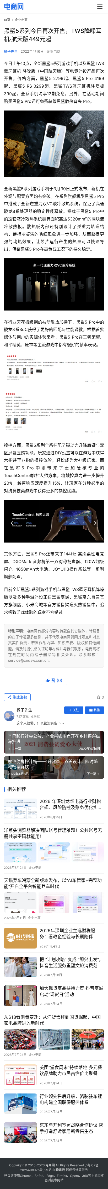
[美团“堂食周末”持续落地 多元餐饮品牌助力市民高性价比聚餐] (20, 1075)
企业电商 (53, 51)
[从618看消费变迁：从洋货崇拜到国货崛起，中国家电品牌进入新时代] (54, 1039)
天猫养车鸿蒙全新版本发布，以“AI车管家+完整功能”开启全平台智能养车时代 (53, 883)
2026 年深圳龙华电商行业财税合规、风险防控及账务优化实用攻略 (71, 805)
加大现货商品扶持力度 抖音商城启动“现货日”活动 (71, 991)
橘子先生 (11, 51)
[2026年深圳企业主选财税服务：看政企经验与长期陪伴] (20, 938)
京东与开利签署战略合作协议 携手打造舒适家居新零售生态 (71, 1128)
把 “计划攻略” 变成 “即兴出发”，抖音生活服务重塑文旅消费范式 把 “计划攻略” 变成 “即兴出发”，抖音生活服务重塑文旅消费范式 (71, 963)
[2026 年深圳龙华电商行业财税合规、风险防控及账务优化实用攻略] (20, 809)
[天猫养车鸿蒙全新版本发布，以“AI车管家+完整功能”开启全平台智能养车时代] (54, 902)
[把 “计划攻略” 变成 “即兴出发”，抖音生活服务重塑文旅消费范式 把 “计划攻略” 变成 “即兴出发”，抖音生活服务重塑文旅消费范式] (20, 967)
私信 (97, 710)
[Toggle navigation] (99, 6)
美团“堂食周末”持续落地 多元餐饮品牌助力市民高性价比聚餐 (71, 1070)
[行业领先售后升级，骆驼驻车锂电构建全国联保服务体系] (20, 1103)
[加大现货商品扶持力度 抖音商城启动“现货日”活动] (20, 995)
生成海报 (19, 697)
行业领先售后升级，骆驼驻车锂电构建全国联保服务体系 (71, 1099)
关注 (76, 710)
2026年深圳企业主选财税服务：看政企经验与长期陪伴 (67, 933)
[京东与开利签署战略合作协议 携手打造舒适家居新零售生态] (20, 1132)
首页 (7, 20)
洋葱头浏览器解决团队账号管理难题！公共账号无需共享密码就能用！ (53, 833)
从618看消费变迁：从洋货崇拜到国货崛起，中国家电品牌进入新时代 (52, 1020)
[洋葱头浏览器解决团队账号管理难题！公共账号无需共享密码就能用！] (54, 852)
